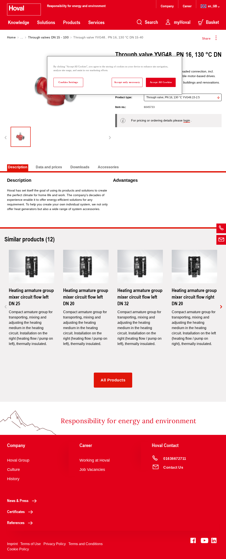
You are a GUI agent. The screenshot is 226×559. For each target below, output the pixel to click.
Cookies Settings (68, 82)
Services (96, 22)
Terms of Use (30, 544)
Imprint (12, 544)
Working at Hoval (94, 460)
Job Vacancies (92, 469)
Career (187, 5)
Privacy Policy (54, 544)
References (15, 522)
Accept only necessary (127, 82)
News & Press (17, 500)
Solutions (46, 22)
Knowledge (18, 22)
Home (11, 37)
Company (168, 5)
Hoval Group (18, 460)
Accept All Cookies (161, 82)
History (13, 479)
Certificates (16, 511)
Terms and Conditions (85, 544)
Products (71, 22)
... (21, 37)
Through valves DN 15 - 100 (48, 37)
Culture (13, 469)
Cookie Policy (18, 549)
